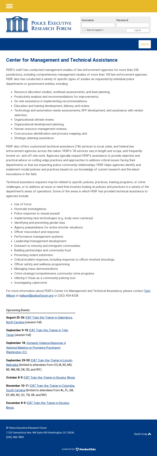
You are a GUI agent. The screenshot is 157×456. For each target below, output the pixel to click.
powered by (68, 449)
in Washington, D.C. (36, 347)
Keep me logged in (95, 30)
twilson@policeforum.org (36, 295)
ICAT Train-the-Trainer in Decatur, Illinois (49, 377)
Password (122, 20)
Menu (9, 6)
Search (145, 44)
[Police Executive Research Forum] (38, 24)
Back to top (141, 434)
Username (88, 20)
